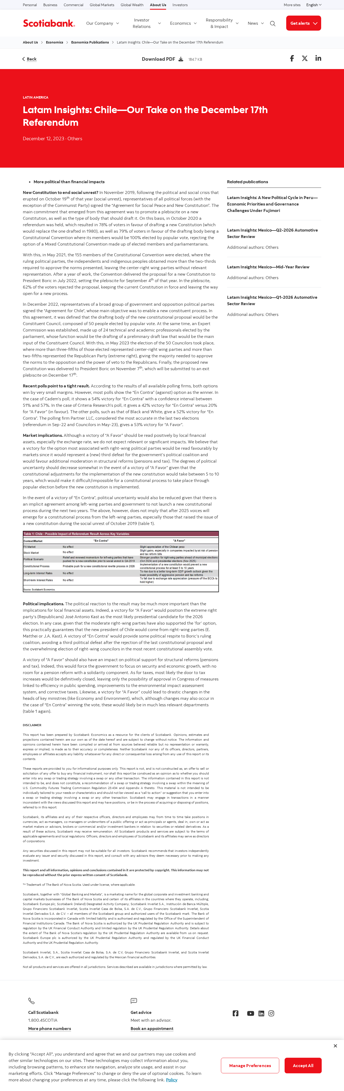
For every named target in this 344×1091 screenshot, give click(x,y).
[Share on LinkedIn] (318, 58)
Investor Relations (141, 23)
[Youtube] (250, 1013)
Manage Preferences (250, 1065)
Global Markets (102, 4)
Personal (30, 4)
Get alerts (306, 23)
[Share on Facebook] (292, 58)
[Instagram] (271, 1013)
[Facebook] (235, 1013)
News (253, 23)
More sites (292, 4)
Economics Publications (90, 42)
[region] (172, 1065)
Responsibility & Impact (219, 23)
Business (50, 4)
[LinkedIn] (261, 1013)
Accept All (303, 1065)
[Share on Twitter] (305, 58)
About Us (158, 4)
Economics (180, 23)
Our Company (99, 23)
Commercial (73, 4)
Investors (180, 4)
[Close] (335, 1046)
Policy (171, 1079)
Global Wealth (132, 4)
